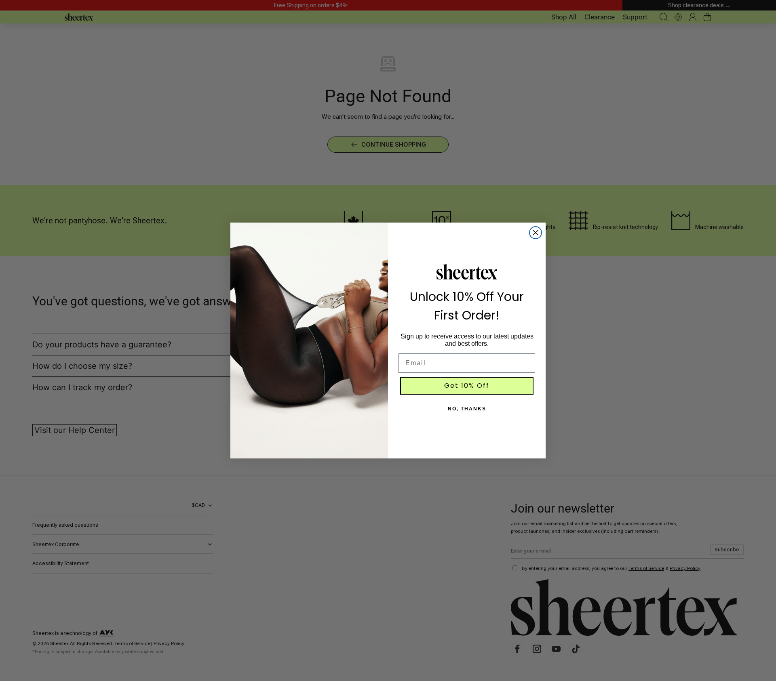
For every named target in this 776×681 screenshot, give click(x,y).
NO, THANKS (467, 409)
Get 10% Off (466, 385)
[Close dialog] (535, 233)
